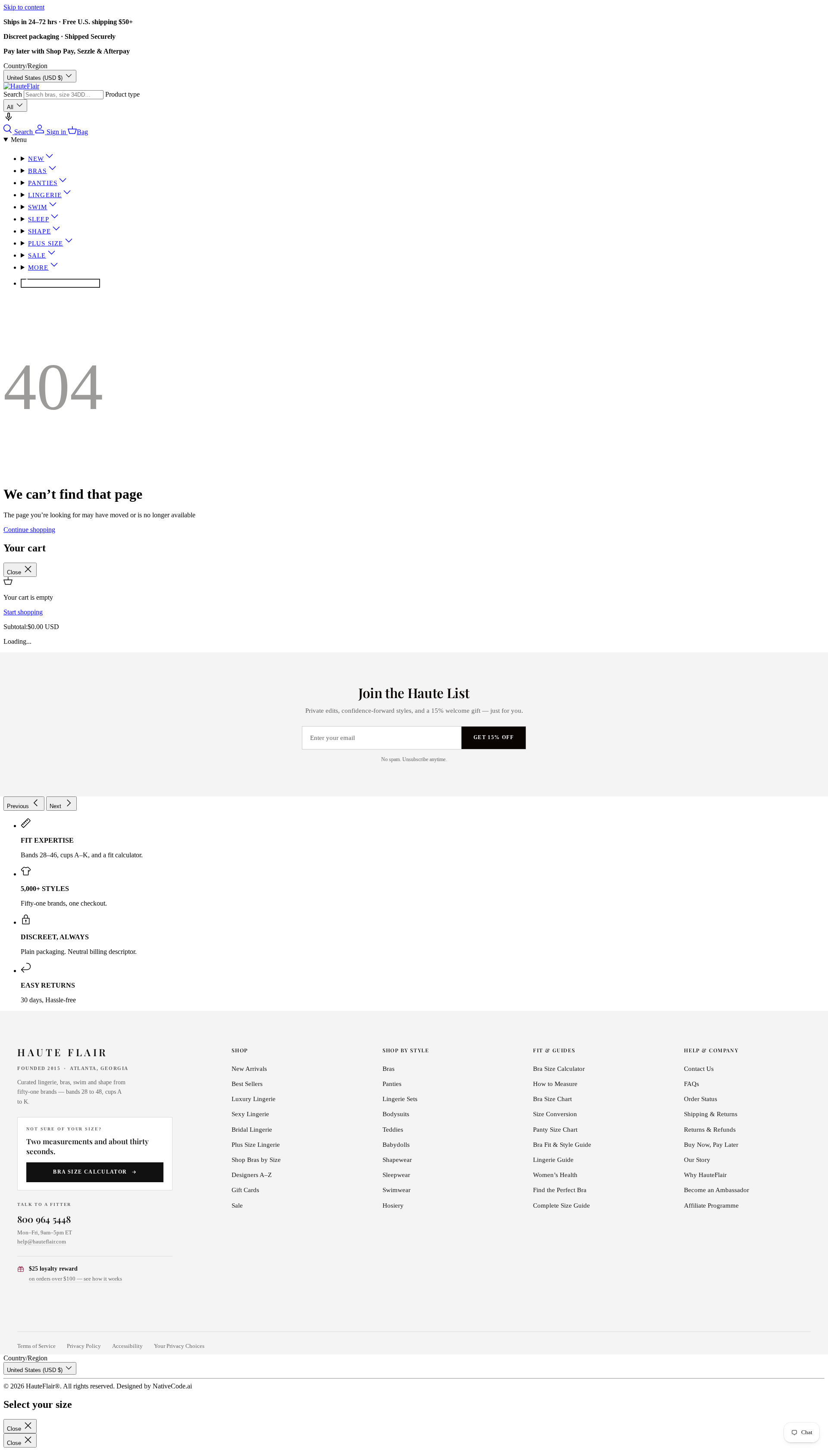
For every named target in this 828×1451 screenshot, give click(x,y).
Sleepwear (396, 1174)
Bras (37, 170)
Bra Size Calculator (90, 1171)
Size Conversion (555, 1114)
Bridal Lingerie (252, 1129)
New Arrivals (249, 1068)
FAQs (691, 1083)
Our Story (697, 1159)
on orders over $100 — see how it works (75, 1278)
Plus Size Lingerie (256, 1144)
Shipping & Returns (710, 1114)
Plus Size (45, 243)
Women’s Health (555, 1174)
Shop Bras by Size (256, 1159)
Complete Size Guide (561, 1205)
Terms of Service (36, 1346)
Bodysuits (396, 1114)
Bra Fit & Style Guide (562, 1144)
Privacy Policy (84, 1346)
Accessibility (127, 1346)
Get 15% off (494, 737)
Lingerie (45, 195)
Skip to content (23, 7)
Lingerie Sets (400, 1098)
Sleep (38, 219)
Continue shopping (29, 529)
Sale (37, 255)
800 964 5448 (44, 1219)
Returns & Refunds (710, 1129)
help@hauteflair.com (41, 1241)
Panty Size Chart (555, 1129)
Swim (37, 207)
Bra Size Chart (552, 1098)
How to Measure (555, 1083)
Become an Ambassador (716, 1190)
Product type (122, 94)
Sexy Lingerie (250, 1114)
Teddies (393, 1129)
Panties (42, 182)
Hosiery (393, 1205)
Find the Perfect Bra (559, 1190)
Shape (39, 231)
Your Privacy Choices (179, 1346)
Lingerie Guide (553, 1159)
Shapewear (397, 1159)
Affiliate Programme (711, 1205)
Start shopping (23, 612)
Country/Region (25, 65)
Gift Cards (245, 1190)
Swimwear (397, 1190)
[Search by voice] (8, 119)
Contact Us (699, 1068)
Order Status (700, 1098)
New (36, 158)
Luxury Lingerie (254, 1098)
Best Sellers (247, 1083)
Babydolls (396, 1144)
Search (12, 94)
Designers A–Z (252, 1174)
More (38, 267)
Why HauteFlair (705, 1174)
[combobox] (64, 94)
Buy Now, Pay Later (711, 1144)
